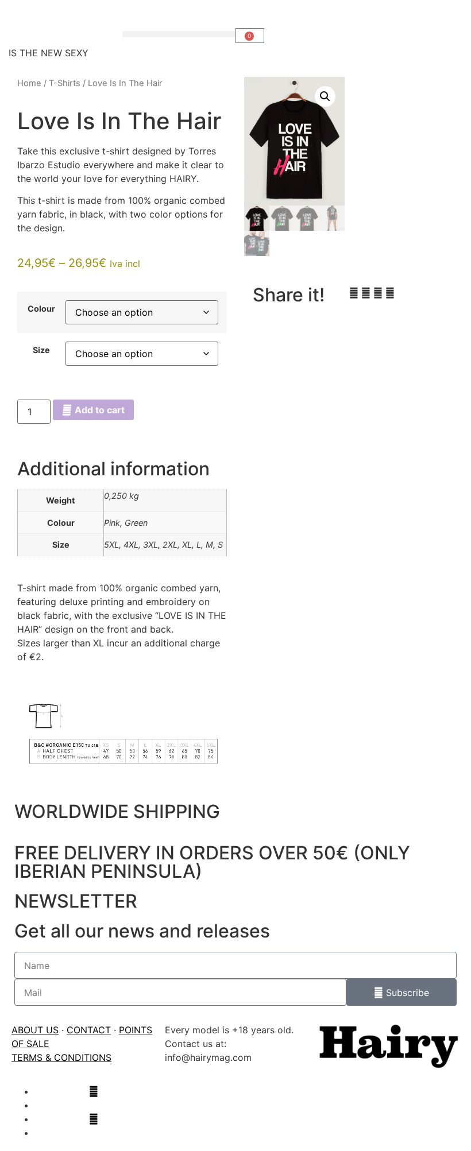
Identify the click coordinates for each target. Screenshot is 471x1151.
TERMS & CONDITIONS (61, 1057)
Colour (41, 309)
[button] (179, 34)
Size (41, 350)
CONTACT (89, 1030)
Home (29, 83)
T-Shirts (64, 83)
